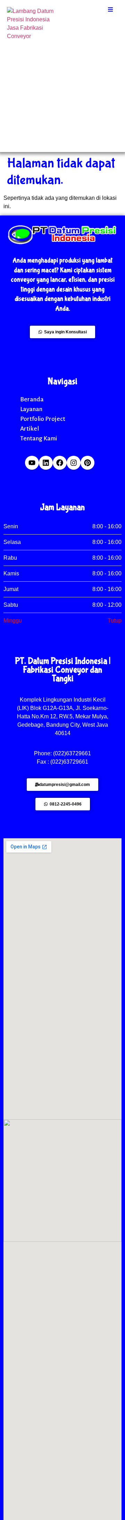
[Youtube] (32, 463)
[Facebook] (60, 463)
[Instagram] (74, 463)
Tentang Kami (38, 438)
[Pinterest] (87, 463)
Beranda (32, 399)
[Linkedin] (46, 463)
